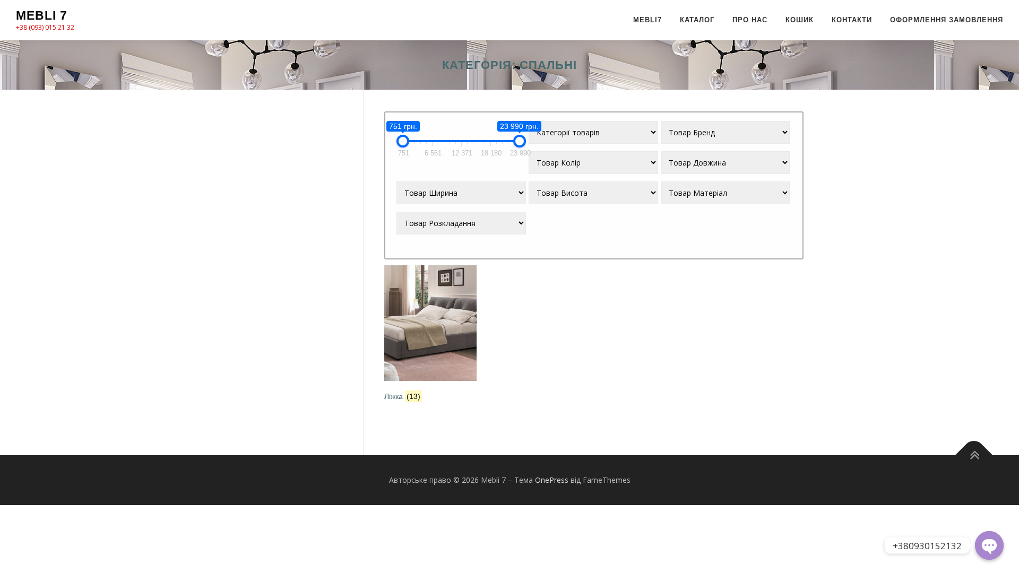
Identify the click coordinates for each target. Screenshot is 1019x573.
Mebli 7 (41, 15)
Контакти (852, 20)
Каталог (697, 20)
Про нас (749, 20)
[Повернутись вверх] (974, 455)
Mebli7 (647, 20)
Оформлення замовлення (946, 20)
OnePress (551, 480)
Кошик (799, 20)
